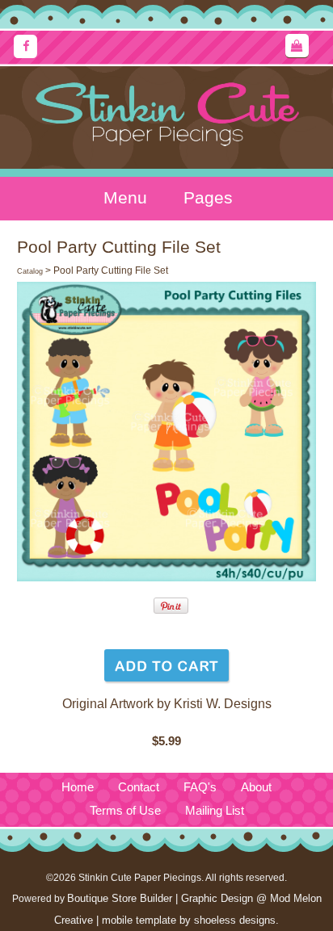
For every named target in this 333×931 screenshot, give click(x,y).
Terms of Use (125, 810)
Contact (138, 787)
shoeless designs (235, 920)
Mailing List (214, 810)
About (256, 787)
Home (77, 787)
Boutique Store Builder (119, 898)
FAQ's (200, 787)
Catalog (30, 271)
